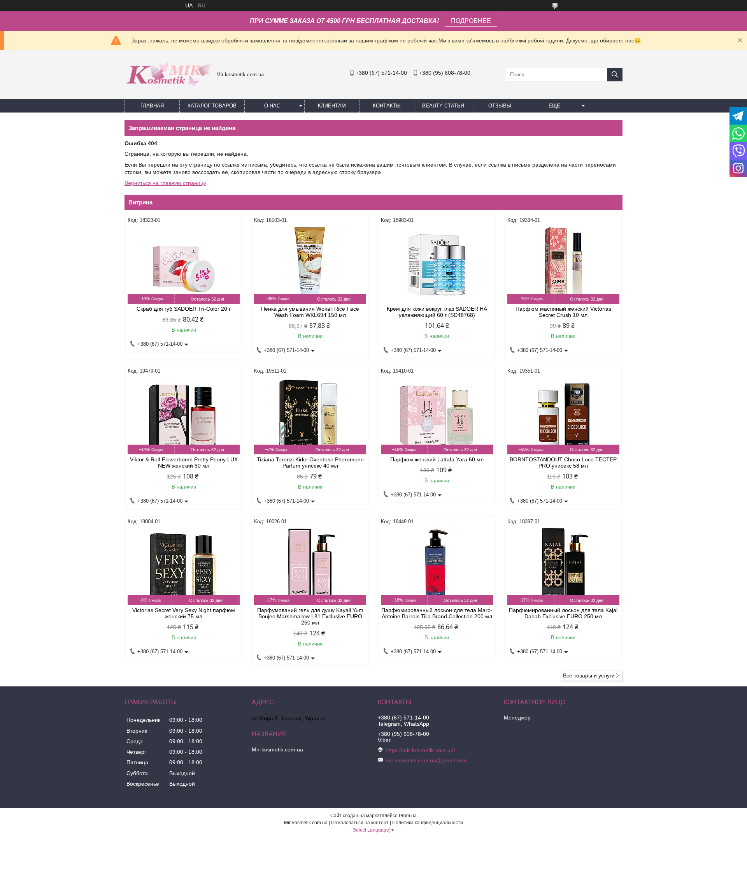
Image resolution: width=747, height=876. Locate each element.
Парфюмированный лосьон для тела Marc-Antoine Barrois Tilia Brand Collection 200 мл (436, 613)
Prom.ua (408, 815)
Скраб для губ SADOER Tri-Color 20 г (184, 309)
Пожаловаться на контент (360, 822)
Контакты (387, 106)
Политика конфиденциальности (427, 822)
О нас (272, 106)
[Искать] (614, 74)
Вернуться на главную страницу (165, 183)
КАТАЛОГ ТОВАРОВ (212, 106)
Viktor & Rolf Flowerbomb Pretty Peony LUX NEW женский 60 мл (184, 462)
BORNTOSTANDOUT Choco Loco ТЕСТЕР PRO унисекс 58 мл (563, 462)
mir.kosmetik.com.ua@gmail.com (426, 760)
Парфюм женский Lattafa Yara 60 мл (437, 459)
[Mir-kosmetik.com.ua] (168, 90)
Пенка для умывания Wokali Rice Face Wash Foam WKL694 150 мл (310, 312)
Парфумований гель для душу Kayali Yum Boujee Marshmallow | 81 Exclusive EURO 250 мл (310, 616)
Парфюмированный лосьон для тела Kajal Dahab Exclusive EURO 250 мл (563, 613)
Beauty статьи (443, 106)
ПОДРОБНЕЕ (471, 21)
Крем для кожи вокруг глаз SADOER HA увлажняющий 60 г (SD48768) (437, 312)
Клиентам (332, 106)
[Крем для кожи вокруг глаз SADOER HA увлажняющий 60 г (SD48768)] (437, 265)
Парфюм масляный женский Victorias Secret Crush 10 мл (563, 312)
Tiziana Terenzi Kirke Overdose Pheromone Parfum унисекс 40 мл (310, 462)
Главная (152, 106)
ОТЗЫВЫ (499, 106)
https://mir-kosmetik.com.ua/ (420, 750)
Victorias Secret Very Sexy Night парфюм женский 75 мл (183, 613)
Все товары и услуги (589, 675)
